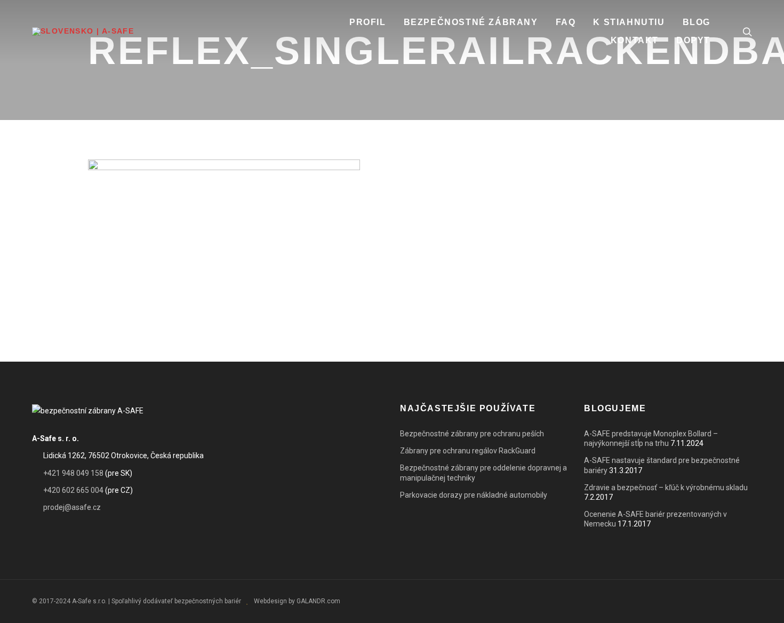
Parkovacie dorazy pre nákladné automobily (473, 495)
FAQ (566, 22)
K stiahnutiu (629, 22)
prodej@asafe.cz (72, 507)
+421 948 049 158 (73, 473)
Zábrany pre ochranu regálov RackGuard (467, 450)
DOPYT (693, 40)
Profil (367, 22)
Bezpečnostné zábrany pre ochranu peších (472, 433)
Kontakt (635, 40)
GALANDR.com (318, 601)
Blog (696, 22)
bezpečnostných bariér (207, 601)
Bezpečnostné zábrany (471, 22)
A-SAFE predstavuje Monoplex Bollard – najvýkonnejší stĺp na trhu (651, 438)
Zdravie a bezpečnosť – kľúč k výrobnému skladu (666, 487)
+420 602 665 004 (73, 490)
